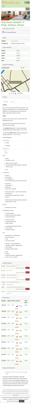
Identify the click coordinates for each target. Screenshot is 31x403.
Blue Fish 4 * (10, 270)
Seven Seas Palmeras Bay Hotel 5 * (16, 287)
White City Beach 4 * (12, 266)
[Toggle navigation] (3, 6)
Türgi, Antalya (14, 41)
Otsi (28, 9)
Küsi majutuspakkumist (10, 32)
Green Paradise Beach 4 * (13, 282)
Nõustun (21, 401)
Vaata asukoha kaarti (16, 82)
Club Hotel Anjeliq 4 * (12, 275)
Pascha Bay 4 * (10, 284)
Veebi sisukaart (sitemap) (22, 391)
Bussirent (10, 393)
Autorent (5, 393)
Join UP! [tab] (13, 101)
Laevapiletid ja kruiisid (18, 393)
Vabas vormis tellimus (16, 390)
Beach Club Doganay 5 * (13, 277)
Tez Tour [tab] (6, 101)
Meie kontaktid (7, 390)
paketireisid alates (22, 268)
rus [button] (28, 2)
